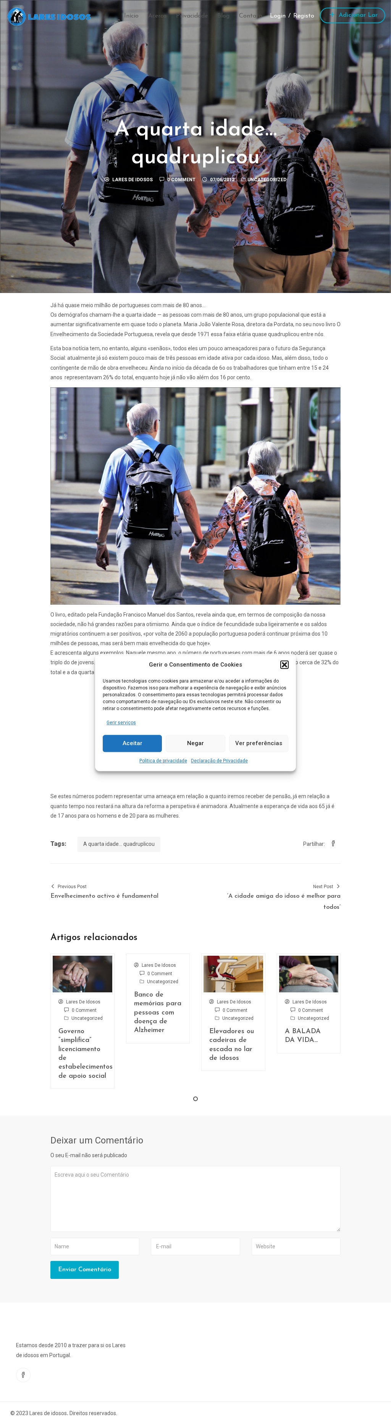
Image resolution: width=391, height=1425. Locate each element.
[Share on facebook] (333, 844)
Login (278, 16)
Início (131, 16)
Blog (223, 16)
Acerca (157, 16)
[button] (284, 664)
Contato (250, 16)
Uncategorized (266, 179)
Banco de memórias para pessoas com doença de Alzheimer (157, 1013)
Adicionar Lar (357, 15)
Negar (195, 743)
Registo (303, 16)
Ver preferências (258, 743)
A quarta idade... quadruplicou (119, 844)
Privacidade (192, 16)
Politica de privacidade (163, 760)
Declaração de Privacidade (219, 760)
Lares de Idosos (132, 179)
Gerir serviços (121, 722)
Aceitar (132, 743)
